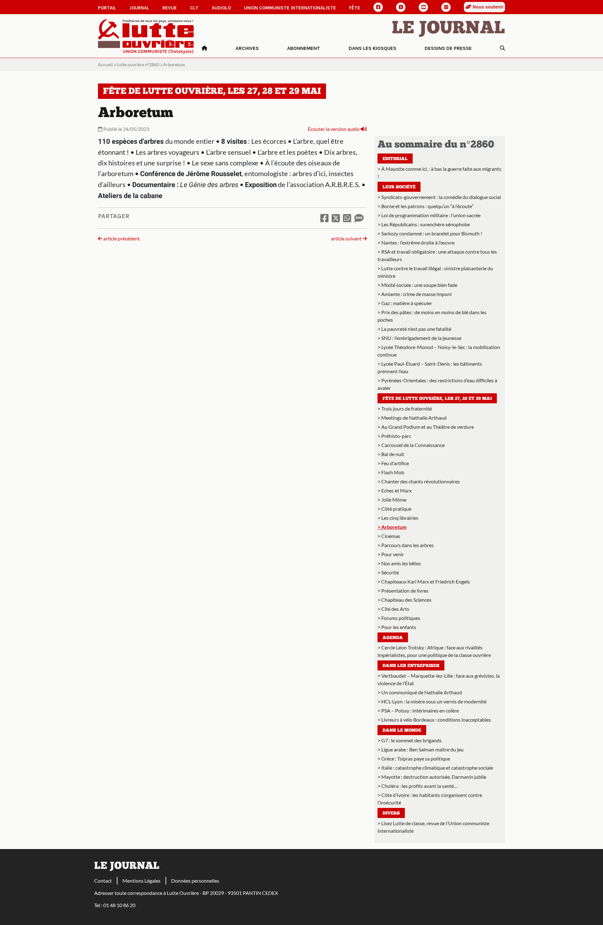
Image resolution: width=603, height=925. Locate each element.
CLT (194, 8)
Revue (169, 8)
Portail (107, 8)
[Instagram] (446, 7)
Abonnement (303, 48)
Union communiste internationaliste (290, 8)
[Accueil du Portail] (146, 36)
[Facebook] (378, 7)
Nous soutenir (487, 7)
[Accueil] (204, 48)
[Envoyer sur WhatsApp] (347, 217)
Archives (247, 48)
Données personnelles (195, 881)
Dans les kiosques (372, 48)
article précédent (121, 238)
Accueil (105, 64)
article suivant (346, 238)
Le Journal (448, 29)
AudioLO (221, 8)
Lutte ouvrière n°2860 (138, 64)
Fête (354, 8)
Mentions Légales (141, 881)
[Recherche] (502, 48)
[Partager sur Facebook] (324, 217)
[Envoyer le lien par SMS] (359, 217)
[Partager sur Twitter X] (336, 217)
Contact (103, 881)
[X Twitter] (400, 7)
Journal (139, 8)
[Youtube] (423, 7)
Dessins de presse (448, 48)
